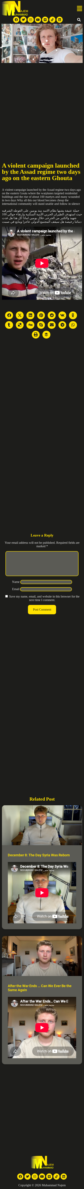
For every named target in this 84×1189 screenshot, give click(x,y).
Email (15, 589)
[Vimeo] (45, 20)
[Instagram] (31, 20)
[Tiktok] (52, 20)
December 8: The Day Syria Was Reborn (39, 855)
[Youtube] (38, 20)
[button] (79, 9)
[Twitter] (23, 20)
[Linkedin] (59, 20)
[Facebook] (16, 20)
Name (16, 581)
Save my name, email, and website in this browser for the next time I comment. (44, 598)
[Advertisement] (42, 107)
